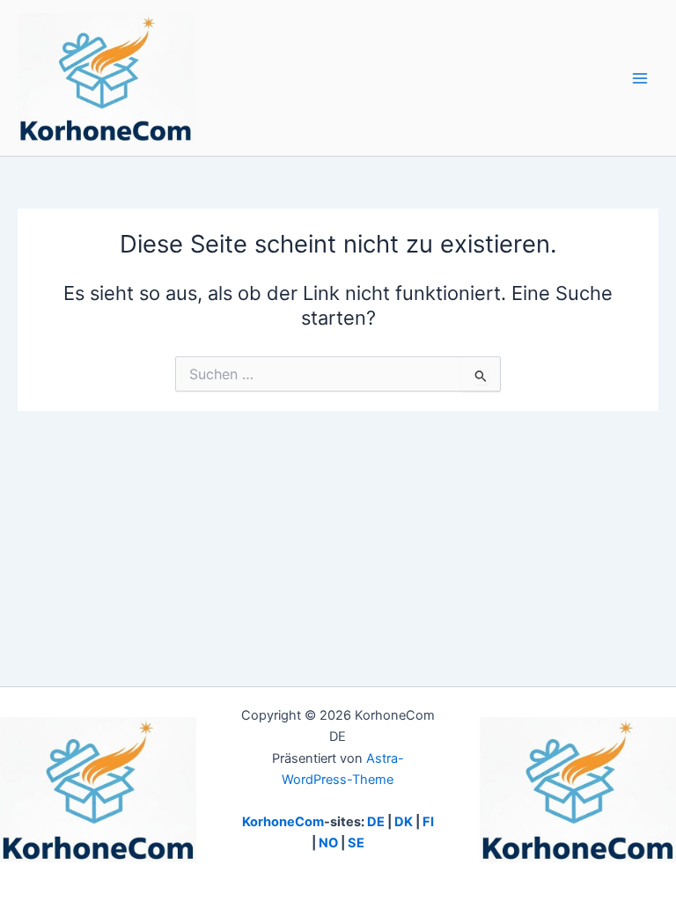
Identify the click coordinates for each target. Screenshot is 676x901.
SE (356, 843)
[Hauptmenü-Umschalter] (639, 78)
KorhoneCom (283, 822)
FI (428, 822)
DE (376, 822)
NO (328, 843)
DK (403, 822)
